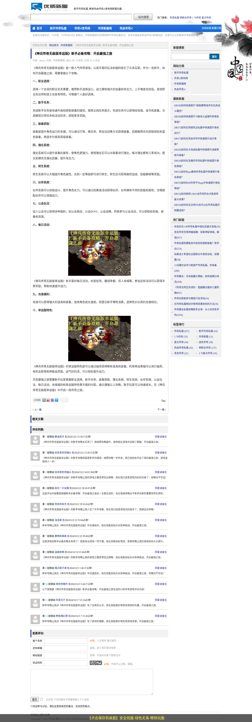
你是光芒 (60, 600)
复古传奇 (206, 17)
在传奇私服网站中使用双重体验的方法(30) (196, 304)
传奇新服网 (105, 28)
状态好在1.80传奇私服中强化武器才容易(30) (197, 226)
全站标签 (206, 28)
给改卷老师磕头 (63, 452)
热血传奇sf (126, 28)
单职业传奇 (186, 17)
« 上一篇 (37, 409)
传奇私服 (174, 17)
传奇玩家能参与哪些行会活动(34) (191, 298)
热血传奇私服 (183, 347)
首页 (39, 28)
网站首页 (54, 45)
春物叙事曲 (61, 536)
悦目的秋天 (61, 504)
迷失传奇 (206, 342)
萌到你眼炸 (62, 584)
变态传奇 (181, 353)
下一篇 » (161, 409)
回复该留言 (161, 436)
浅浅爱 (58, 520)
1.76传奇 (196, 17)
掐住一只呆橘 (62, 488)
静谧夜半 (59, 436)
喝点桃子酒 (61, 568)
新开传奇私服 (58, 28)
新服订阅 (216, 28)
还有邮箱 (37, 648)
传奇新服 (206, 336)
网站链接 (37, 655)
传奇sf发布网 (82, 28)
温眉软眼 (59, 552)
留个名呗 (37, 641)
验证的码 (37, 662)
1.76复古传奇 (208, 353)
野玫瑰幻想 (62, 616)
